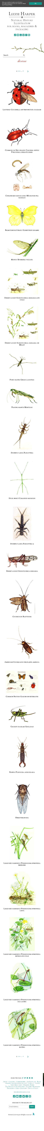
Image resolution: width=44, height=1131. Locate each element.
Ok (35, 3)
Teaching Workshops (33, 1086)
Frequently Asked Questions (17, 1088)
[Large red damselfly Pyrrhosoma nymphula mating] (22, 1025)
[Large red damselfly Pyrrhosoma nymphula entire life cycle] (22, 934)
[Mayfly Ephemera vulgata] (22, 248)
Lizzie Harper (22, 14)
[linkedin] (21, 35)
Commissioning (21, 1082)
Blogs (39, 1082)
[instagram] (29, 35)
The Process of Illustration (14, 1086)
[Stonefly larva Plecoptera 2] (22, 524)
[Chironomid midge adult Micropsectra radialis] (22, 176)
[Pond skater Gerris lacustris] (22, 364)
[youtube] (18, 35)
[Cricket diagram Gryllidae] (22, 714)
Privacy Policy (33, 1088)
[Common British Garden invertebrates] (22, 682)
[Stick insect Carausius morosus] (22, 478)
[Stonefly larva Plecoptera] (22, 433)
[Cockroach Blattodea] (22, 597)
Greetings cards (16, 1085)
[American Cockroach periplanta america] (22, 642)
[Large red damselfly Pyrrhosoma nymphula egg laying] (22, 980)
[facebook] (15, 35)
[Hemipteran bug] (22, 798)
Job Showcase (31, 1082)
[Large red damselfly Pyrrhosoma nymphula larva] (22, 889)
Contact (31, 1083)
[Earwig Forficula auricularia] (22, 752)
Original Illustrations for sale (16, 1083)
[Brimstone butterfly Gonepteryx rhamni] (22, 215)
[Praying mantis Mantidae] (22, 396)
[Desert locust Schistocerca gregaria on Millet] (22, 323)
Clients (37, 1083)
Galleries (11, 1082)
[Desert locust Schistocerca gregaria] (22, 560)
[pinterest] (26, 35)
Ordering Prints (28, 1085)
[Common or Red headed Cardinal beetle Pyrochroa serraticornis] (22, 132)
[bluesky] (23, 35)
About (5, 1082)
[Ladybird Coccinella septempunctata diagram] (22, 93)
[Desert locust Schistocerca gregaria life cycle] (22, 281)
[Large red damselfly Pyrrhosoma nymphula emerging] (22, 843)
